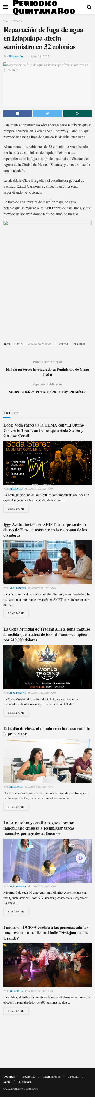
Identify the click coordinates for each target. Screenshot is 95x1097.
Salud (7, 1081)
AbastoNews (17, 588)
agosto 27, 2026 (36, 488)
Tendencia (25, 1081)
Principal (79, 344)
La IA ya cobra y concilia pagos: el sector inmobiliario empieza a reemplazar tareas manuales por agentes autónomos (38, 828)
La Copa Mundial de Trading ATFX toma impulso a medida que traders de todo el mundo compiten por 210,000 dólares (46, 634)
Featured (62, 344)
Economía (29, 1076)
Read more (16, 508)
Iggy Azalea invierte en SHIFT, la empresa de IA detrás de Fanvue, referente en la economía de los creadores (45, 529)
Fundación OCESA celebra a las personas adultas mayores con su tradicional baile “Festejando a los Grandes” (45, 932)
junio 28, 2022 (40, 56)
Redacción (16, 56)
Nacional (73, 1076)
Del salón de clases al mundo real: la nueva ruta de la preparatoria (46, 731)
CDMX (18, 21)
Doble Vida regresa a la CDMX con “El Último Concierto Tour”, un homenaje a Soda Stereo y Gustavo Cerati (43, 430)
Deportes (9, 1076)
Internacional (51, 1076)
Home (6, 21)
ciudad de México (39, 344)
